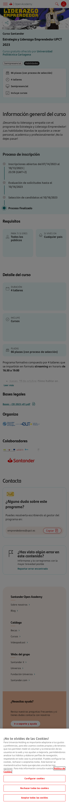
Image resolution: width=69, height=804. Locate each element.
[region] (34, 766)
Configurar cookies (34, 778)
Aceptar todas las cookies (34, 797)
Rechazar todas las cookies (34, 788)
